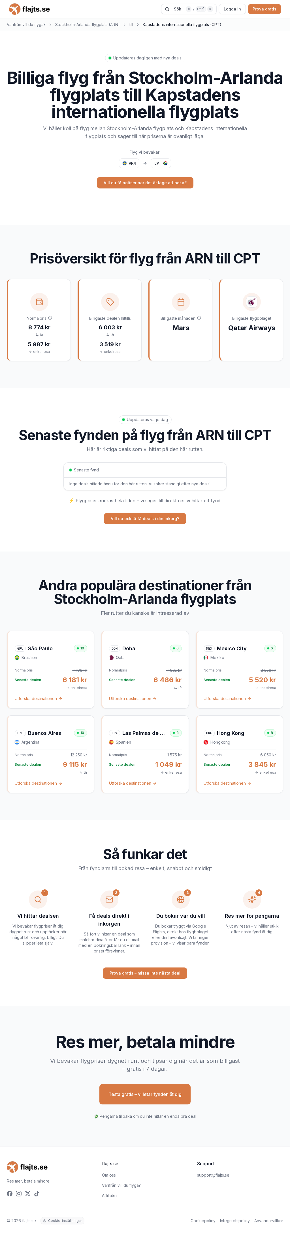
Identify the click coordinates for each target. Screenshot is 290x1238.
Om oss (109, 1175)
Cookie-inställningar (65, 1220)
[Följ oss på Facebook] (9, 1193)
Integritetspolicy (235, 1220)
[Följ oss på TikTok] (37, 1193)
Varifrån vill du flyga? (26, 24)
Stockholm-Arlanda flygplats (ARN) (87, 24)
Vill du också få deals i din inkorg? (145, 518)
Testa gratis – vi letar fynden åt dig (145, 1094)
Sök (192, 9)
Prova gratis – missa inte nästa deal (145, 973)
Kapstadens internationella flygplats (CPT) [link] (182, 24)
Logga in (232, 9)
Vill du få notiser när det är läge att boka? (145, 182)
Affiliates (110, 1195)
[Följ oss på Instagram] (19, 1193)
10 (82, 648)
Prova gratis (264, 9)
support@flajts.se (213, 1175)
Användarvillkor (268, 1220)
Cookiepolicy (203, 1220)
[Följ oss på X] (28, 1193)
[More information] (50, 318)
